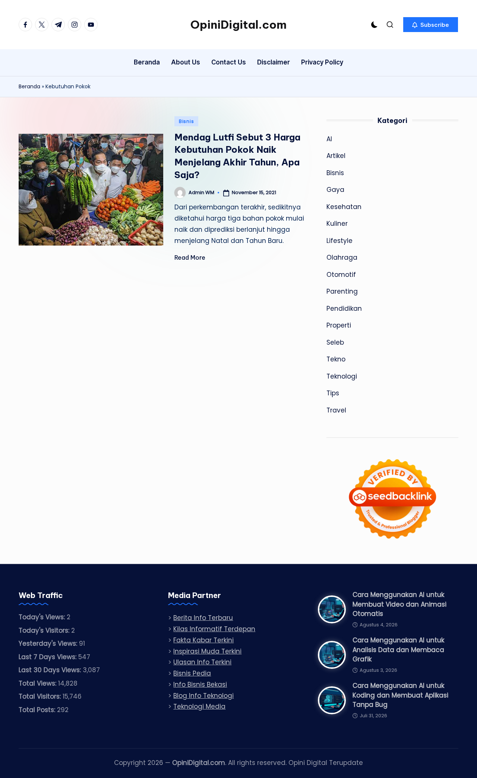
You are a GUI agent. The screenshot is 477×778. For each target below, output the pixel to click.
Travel (336, 410)
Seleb (335, 342)
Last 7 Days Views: (48, 656)
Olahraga (341, 257)
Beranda (29, 86)
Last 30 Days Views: (51, 669)
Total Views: (38, 683)
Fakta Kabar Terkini (203, 640)
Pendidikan (344, 308)
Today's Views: (43, 617)
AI (329, 139)
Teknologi (341, 376)
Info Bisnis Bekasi (200, 684)
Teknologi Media (199, 706)
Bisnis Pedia (192, 673)
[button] (430, 24)
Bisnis (186, 121)
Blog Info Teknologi (203, 695)
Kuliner (337, 223)
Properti (338, 325)
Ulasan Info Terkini (202, 662)
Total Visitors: (41, 696)
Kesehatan (343, 206)
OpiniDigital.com (238, 25)
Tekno (335, 359)
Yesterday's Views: (49, 643)
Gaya (335, 189)
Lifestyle (339, 240)
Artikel (335, 155)
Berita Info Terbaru (203, 617)
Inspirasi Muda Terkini (207, 651)
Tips (332, 393)
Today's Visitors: (45, 630)
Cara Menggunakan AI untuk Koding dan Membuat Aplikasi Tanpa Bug (400, 695)
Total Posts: (38, 709)
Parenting (342, 291)
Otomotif (341, 274)
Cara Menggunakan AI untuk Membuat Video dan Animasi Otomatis (399, 604)
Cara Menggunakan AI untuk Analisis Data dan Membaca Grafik (398, 650)
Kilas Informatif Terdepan (214, 628)
